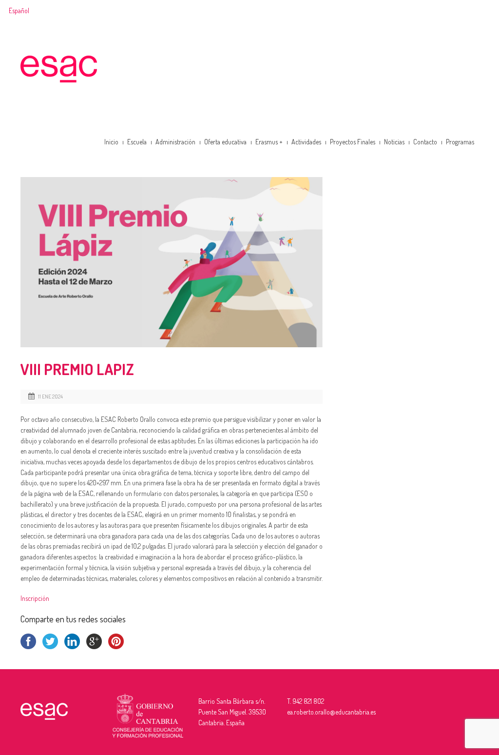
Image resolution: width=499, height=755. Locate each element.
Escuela (137, 142)
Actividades (306, 142)
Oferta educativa (225, 142)
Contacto (425, 142)
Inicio (111, 142)
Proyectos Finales (352, 142)
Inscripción (34, 598)
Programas (460, 142)
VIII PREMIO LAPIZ (77, 368)
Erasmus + (269, 142)
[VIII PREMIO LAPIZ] (171, 262)
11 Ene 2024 (50, 396)
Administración (175, 142)
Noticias (394, 142)
